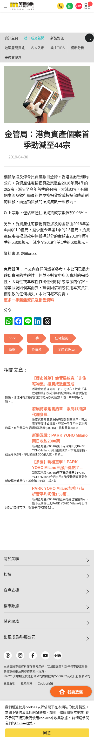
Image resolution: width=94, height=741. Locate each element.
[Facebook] (33, 655)
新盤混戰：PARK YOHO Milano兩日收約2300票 (60, 438)
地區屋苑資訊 (15, 48)
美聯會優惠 (13, 57)
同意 (47, 733)
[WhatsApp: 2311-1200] (69, 6)
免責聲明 (9, 683)
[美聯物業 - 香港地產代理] (22, 6)
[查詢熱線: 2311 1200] (60, 6)
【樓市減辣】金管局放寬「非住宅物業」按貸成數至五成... (59, 381)
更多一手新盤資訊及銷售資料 (29, 300)
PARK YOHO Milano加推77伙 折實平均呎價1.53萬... (60, 491)
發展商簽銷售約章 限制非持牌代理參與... (59, 412)
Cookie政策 (24, 723)
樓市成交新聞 (34, 38)
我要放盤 (75, 692)
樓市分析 (77, 48)
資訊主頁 (11, 38)
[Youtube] (45, 655)
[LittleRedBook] (58, 655)
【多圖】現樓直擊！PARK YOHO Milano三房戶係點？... (57, 465)
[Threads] (8, 655)
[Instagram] (20, 655)
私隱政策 (26, 683)
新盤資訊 (57, 38)
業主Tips (57, 48)
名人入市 (37, 48)
